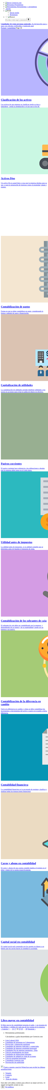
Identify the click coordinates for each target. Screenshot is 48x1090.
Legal (7, 1077)
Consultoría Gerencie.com (14, 1060)
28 (26, 1029)
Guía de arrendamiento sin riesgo (17, 1052)
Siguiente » (32, 1029)
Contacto (8, 1075)
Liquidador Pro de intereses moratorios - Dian (21, 1050)
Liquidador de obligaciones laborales (18, 1054)
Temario (8, 1073)
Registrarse (14, 15)
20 (22, 1029)
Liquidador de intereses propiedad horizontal (21, 1048)
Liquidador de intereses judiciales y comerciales (22, 1046)
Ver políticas (9, 1087)
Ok (3, 1087)
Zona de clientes (11, 1079)
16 (13, 1029)
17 (15, 1029)
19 (20, 1029)
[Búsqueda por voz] (28, 19)
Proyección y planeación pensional (17, 1044)
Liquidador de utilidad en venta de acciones (20, 1056)
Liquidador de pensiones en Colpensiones (20, 1042)
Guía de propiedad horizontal (15, 1058)
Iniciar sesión (14, 13)
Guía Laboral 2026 (12, 1040)
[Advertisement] (24, 212)
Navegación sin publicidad (14, 1062)
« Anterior (4, 1029)
